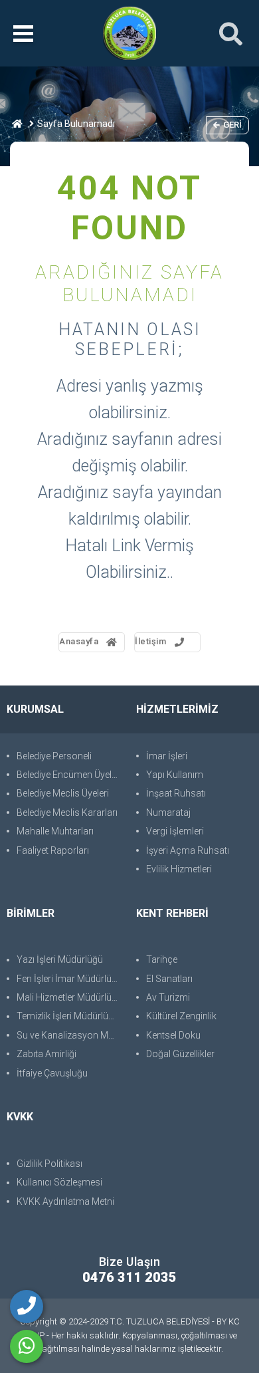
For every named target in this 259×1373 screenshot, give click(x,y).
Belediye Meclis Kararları (67, 812)
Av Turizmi (168, 997)
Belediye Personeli (54, 756)
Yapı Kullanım (174, 774)
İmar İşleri (166, 756)
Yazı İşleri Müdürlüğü (60, 959)
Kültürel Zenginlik (181, 1016)
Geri (232, 125)
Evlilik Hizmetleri (179, 869)
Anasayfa (78, 641)
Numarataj (168, 812)
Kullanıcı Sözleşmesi (59, 1182)
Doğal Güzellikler (180, 1054)
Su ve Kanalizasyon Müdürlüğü (70, 1035)
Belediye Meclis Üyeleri (63, 793)
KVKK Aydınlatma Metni (65, 1201)
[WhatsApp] (26, 1346)
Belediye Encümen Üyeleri (69, 774)
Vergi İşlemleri (175, 831)
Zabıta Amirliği (46, 1054)
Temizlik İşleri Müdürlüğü (68, 1016)
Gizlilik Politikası (49, 1163)
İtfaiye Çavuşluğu (52, 1073)
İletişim (150, 641)
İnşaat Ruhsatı (176, 793)
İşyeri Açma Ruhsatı (187, 850)
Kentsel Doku (173, 1035)
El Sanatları (169, 978)
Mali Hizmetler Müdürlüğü (69, 997)
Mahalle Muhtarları (55, 831)
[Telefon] (26, 1306)
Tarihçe (161, 959)
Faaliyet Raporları (53, 850)
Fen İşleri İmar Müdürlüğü (69, 978)
